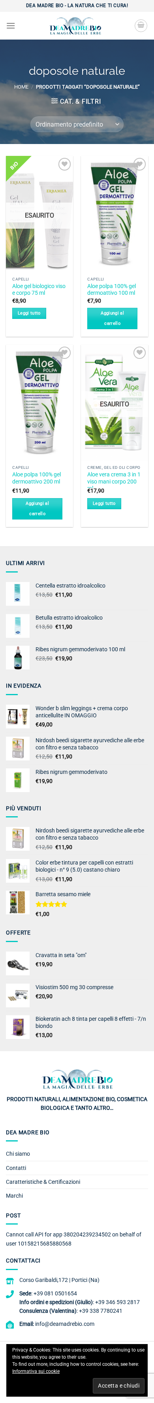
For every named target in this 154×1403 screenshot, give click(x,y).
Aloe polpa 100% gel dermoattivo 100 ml (111, 289)
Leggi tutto (29, 313)
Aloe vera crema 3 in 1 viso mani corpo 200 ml (114, 481)
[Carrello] (141, 25)
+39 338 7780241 (100, 1311)
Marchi (14, 1196)
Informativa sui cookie (36, 1371)
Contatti (16, 1168)
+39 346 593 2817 (117, 1302)
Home (21, 87)
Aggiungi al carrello (112, 318)
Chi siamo (18, 1154)
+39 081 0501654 (55, 1293)
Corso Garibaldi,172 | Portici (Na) (59, 1280)
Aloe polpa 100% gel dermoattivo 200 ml (36, 478)
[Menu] (10, 25)
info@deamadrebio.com (64, 1324)
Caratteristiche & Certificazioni (43, 1182)
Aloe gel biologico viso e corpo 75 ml (39, 289)
